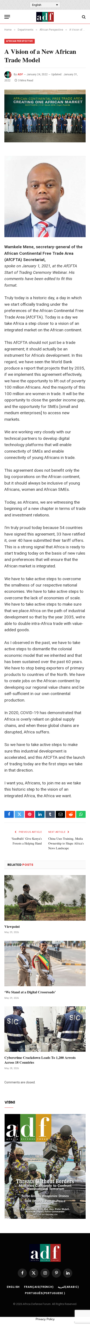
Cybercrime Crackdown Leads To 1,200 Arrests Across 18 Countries (40, 1060)
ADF (20, 74)
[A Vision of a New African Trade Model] (45, 116)
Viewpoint (12, 926)
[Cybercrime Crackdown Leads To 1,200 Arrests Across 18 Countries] (45, 1029)
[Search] (83, 17)
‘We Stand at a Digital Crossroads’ (30, 991)
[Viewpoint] (45, 897)
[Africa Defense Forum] (45, 17)
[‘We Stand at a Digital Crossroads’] (45, 963)
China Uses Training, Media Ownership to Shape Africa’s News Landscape (66, 843)
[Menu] (7, 17)
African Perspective (19, 41)
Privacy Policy (45, 1319)
